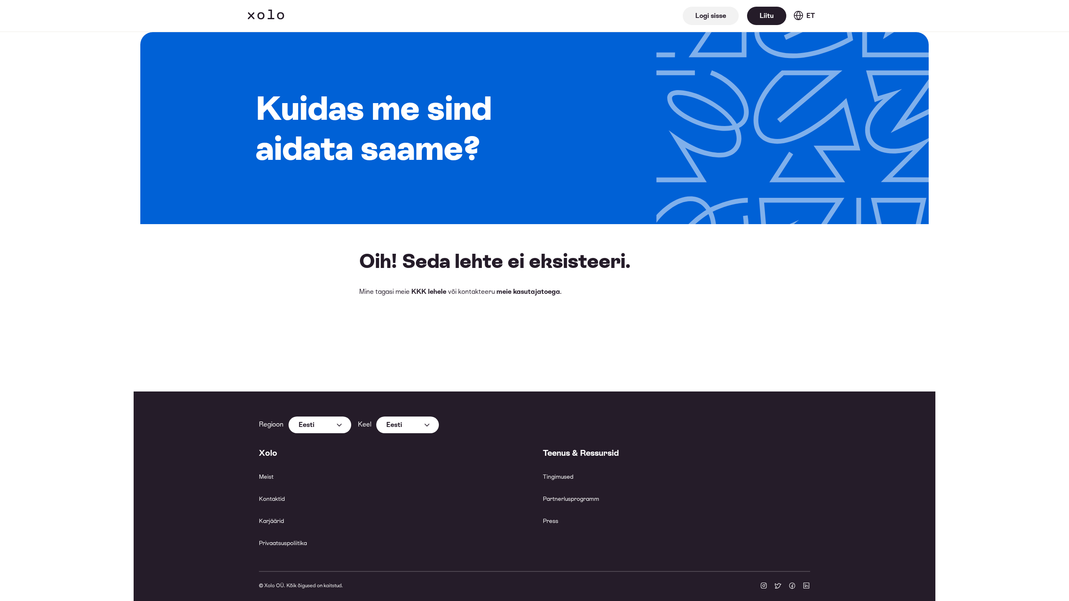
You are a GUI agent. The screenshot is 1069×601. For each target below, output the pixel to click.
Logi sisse (710, 16)
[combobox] (320, 425)
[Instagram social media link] (764, 586)
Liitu (767, 16)
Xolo (266, 16)
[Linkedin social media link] (806, 586)
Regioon (271, 424)
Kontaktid (272, 498)
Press (550, 521)
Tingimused (558, 476)
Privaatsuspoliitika (283, 543)
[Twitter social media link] (778, 586)
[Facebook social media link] (792, 586)
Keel (364, 424)
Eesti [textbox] (306, 425)
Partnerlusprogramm (571, 498)
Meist (266, 476)
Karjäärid (271, 521)
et (810, 16)
